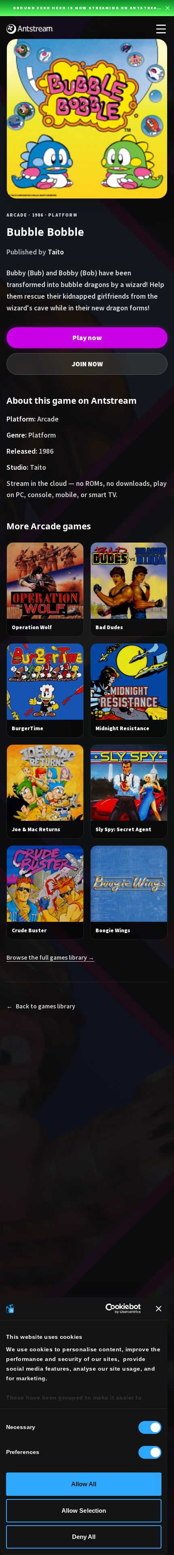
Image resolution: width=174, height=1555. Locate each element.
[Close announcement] (167, 8)
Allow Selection (84, 1510)
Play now (87, 337)
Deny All (84, 1536)
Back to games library (40, 1006)
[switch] (149, 1452)
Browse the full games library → (50, 957)
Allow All (84, 1484)
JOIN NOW (87, 363)
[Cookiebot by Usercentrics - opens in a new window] (106, 1308)
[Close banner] (158, 1308)
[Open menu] (161, 29)
